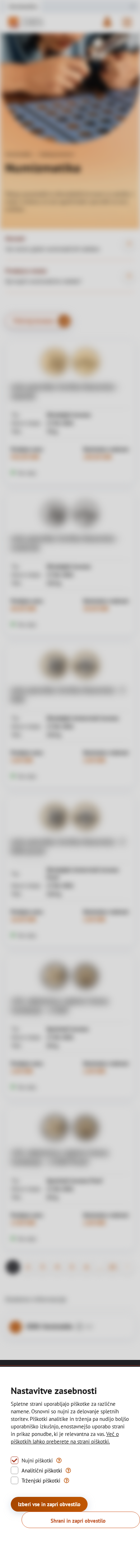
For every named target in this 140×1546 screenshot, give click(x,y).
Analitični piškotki (42, 1470)
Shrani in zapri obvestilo (78, 1520)
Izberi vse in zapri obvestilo (49, 1504)
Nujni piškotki (37, 1460)
